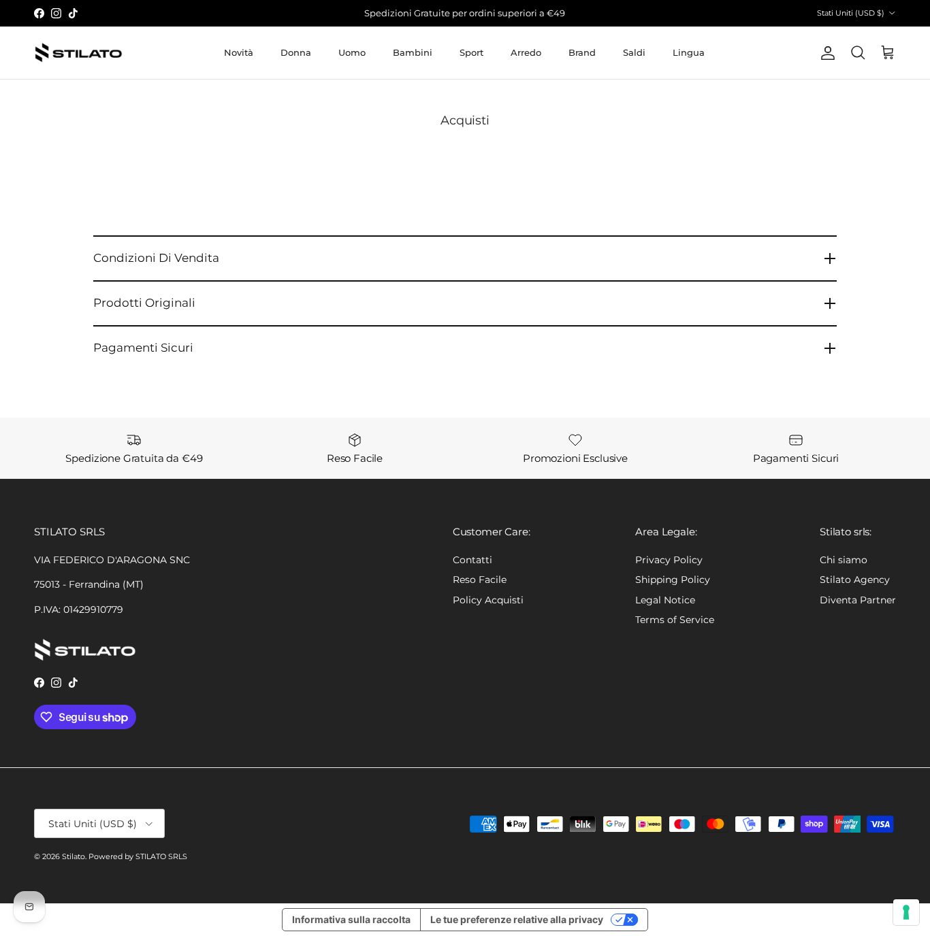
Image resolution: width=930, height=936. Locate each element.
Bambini (412, 52)
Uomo (352, 52)
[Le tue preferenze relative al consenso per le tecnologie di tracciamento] (906, 912)
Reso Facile (480, 579)
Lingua (689, 52)
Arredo (526, 52)
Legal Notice (665, 600)
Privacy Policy (669, 560)
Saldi (634, 52)
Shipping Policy (672, 579)
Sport (471, 52)
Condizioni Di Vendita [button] (156, 258)
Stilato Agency (855, 579)
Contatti (472, 560)
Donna (295, 52)
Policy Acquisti (488, 600)
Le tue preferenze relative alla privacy (516, 919)
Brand (582, 52)
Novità (238, 52)
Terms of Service (674, 620)
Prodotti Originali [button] (144, 303)
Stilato (73, 856)
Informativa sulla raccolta (351, 919)
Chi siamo (843, 560)
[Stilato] (78, 52)
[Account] (825, 53)
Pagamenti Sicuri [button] (143, 347)
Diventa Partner (858, 600)
